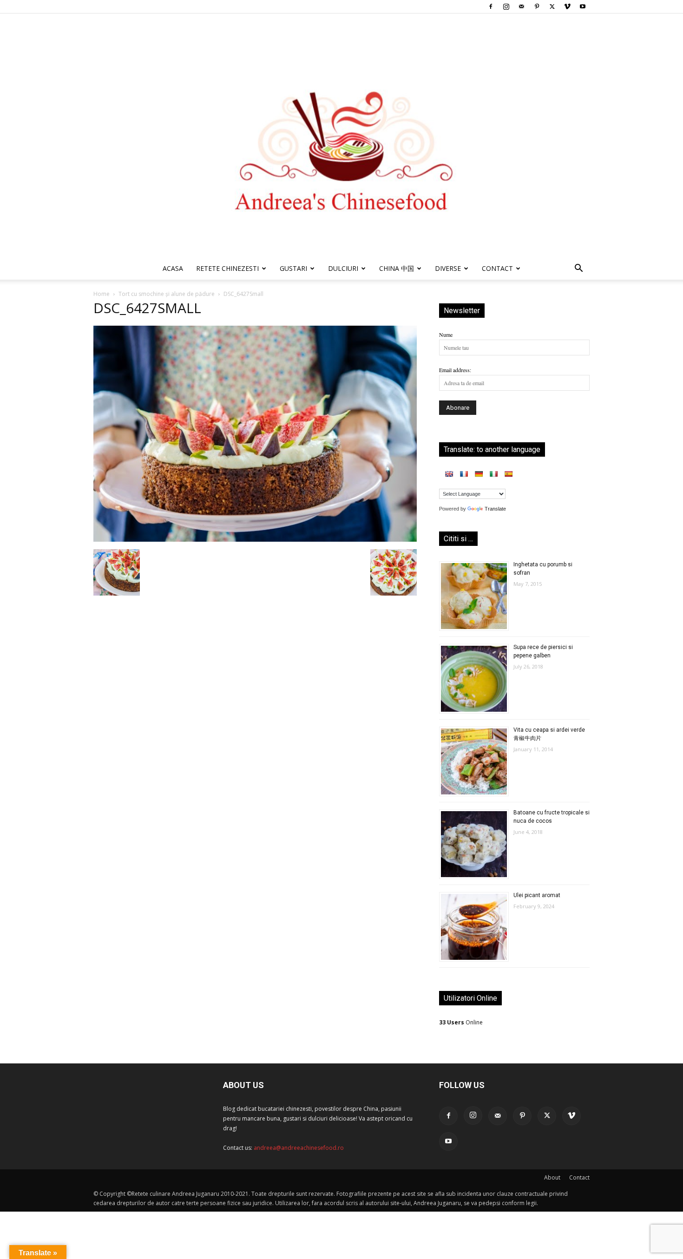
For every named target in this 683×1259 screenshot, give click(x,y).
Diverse (448, 268)
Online (461, 1022)
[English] (449, 474)
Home (101, 294)
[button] (578, 270)
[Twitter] (552, 6)
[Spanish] (508, 474)
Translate (495, 508)
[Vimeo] (567, 6)
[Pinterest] (537, 6)
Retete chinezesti (227, 268)
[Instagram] (506, 6)
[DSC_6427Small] (255, 539)
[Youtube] (583, 6)
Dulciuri (343, 268)
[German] (478, 474)
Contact (579, 1177)
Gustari (293, 268)
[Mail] (521, 6)
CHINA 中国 (396, 268)
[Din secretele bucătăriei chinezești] (341, 135)
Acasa (173, 268)
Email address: (455, 370)
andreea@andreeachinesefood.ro (299, 1148)
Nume (446, 334)
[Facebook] (491, 6)
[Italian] (493, 474)
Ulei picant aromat (536, 895)
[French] (464, 474)
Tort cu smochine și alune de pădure (166, 294)
